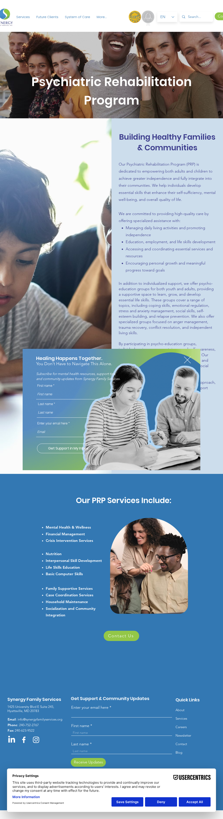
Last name (45, 403)
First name (44, 385)
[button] (187, 360)
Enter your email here (52, 423)
